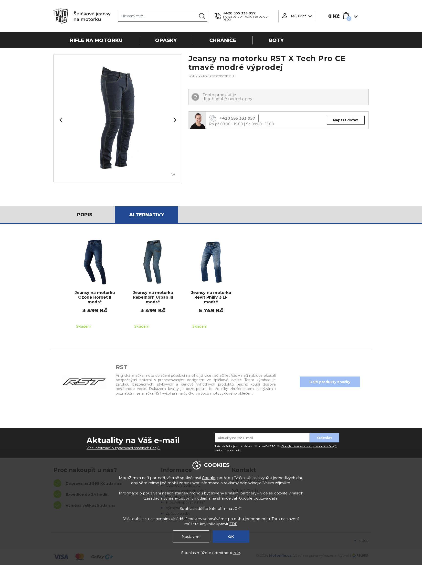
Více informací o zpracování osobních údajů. (123, 448)
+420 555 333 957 (239, 13)
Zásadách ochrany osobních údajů (175, 498)
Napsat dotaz (345, 120)
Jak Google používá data (254, 498)
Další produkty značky (329, 382)
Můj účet (298, 16)
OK (231, 536)
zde (236, 552)
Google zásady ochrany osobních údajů (309, 446)
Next (174, 120)
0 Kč (334, 16)
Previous (60, 120)
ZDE (233, 524)
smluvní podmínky (228, 450)
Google (208, 477)
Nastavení (191, 536)
